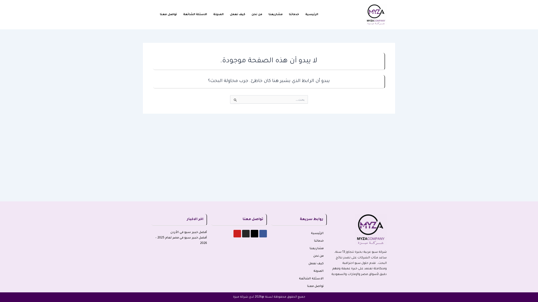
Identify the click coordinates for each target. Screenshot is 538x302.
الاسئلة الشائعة (195, 14)
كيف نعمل (237, 14)
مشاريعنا (276, 14)
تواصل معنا (168, 14)
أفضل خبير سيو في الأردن (188, 232)
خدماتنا (294, 14)
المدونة (218, 14)
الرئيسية (311, 14)
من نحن (257, 14)
